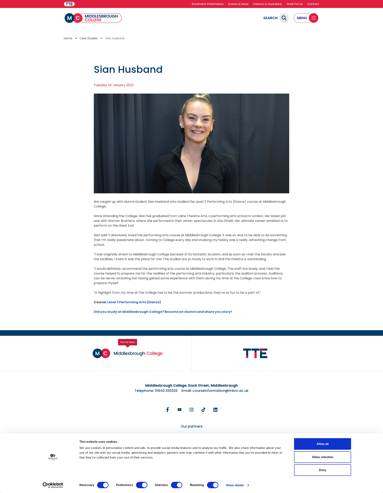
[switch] (141, 485)
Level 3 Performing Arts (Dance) (134, 302)
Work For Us (295, 4)
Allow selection (322, 457)
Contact (313, 4)
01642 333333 (166, 390)
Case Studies (88, 38)
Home (68, 38)
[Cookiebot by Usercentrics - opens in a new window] (53, 485)
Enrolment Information (208, 4)
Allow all (323, 444)
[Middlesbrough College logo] (128, 353)
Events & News (238, 4)
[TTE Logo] (255, 353)
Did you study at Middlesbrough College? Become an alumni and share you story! (163, 311)
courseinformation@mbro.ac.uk (220, 390)
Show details (235, 485)
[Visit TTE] (69, 4)
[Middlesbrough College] (93, 18)
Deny (322, 470)
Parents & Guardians (267, 4)
